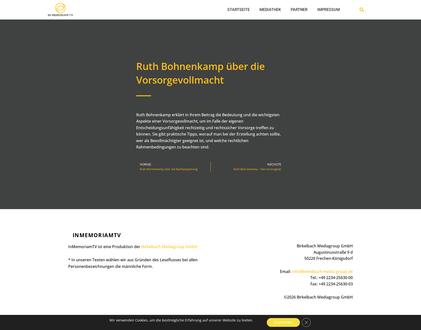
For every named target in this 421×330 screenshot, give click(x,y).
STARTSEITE (238, 9)
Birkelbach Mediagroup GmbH (169, 246)
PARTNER (299, 9)
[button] (362, 10)
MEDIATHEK (270, 9)
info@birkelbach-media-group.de (322, 271)
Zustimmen (283, 322)
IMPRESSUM (328, 9)
